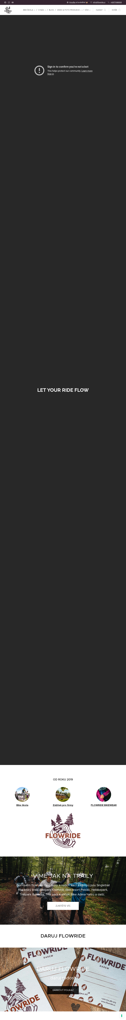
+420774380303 (116, 2)
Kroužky (72, 2)
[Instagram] (8, 2)
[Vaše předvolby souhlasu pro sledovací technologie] (121, 1015)
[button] (101, 10)
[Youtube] (12, 2)
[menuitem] (30, 10)
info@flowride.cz (99, 2)
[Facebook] (5, 2)
